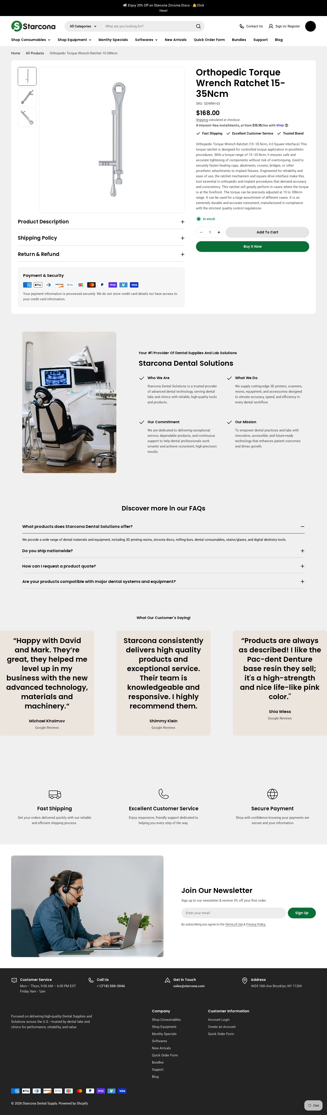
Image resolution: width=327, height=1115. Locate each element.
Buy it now (253, 246)
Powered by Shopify (73, 1103)
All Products (35, 53)
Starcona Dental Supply (40, 1103)
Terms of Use (234, 924)
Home (15, 53)
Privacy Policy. (256, 924)
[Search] (198, 26)
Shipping (202, 120)
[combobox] (135, 26)
